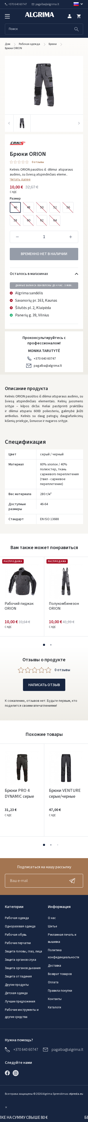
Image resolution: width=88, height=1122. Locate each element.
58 (15, 220)
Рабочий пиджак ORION (19, 606)
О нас (52, 918)
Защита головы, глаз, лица (23, 951)
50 (42, 207)
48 (28, 207)
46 (15, 207)
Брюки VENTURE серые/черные (65, 793)
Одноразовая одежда (20, 926)
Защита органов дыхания (23, 968)
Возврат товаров (60, 974)
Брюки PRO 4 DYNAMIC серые (19, 793)
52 (55, 207)
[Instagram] (17, 1072)
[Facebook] (8, 1072)
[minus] (17, 236)
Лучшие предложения (20, 1001)
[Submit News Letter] (73, 881)
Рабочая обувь (16, 935)
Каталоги (54, 1007)
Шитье (52, 926)
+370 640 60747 (45, 358)
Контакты (55, 999)
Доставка (54, 965)
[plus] (70, 236)
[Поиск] (76, 29)
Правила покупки (60, 990)
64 (55, 220)
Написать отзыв (44, 685)
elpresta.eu (76, 1094)
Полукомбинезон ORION (64, 606)
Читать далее (20, 179)
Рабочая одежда (17, 918)
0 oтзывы (38, 162)
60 (28, 220)
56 (68, 207)
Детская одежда (16, 993)
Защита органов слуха (20, 960)
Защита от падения (18, 976)
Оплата (53, 982)
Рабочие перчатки (18, 943)
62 (42, 220)
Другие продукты (17, 985)
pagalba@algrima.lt (48, 365)
